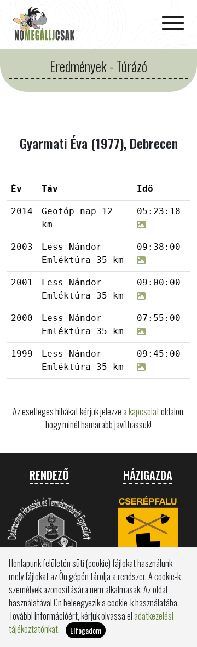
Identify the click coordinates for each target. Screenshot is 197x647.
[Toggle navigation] (173, 24)
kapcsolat (144, 411)
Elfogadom (85, 630)
